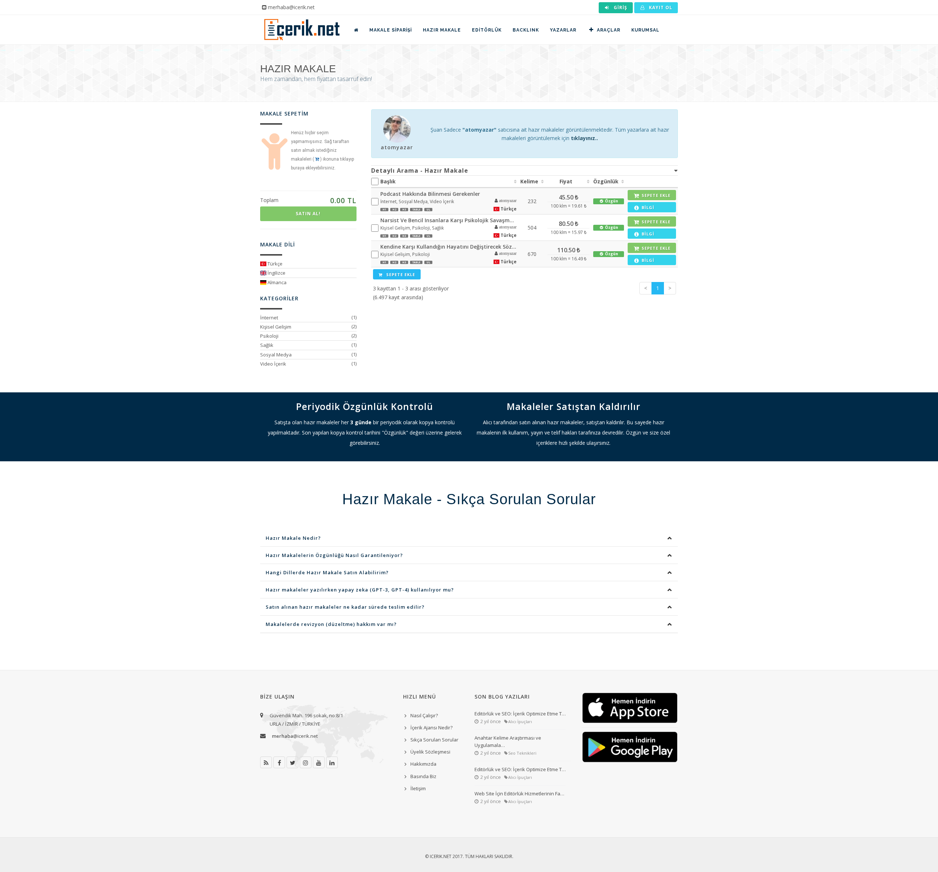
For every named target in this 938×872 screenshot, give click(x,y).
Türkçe (274, 263)
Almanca (276, 282)
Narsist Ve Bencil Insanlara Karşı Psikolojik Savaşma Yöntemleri (448, 220)
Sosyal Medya (276, 354)
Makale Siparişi (390, 30)
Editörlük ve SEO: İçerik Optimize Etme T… (520, 713)
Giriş (619, 7)
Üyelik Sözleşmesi (430, 751)
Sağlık (266, 345)
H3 (404, 209)
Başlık (388, 181)
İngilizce (275, 273)
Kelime (529, 181)
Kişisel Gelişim (275, 326)
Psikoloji (269, 336)
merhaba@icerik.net (291, 7)
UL (428, 209)
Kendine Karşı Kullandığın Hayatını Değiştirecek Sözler (448, 246)
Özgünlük (605, 181)
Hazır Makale (442, 30)
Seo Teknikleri (522, 753)
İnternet (269, 317)
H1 (384, 209)
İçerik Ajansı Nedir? (431, 727)
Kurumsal (645, 30)
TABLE (416, 209)
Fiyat (566, 181)
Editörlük (487, 30)
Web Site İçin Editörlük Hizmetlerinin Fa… (519, 793)
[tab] (524, 170)
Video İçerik (273, 363)
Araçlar (608, 30)
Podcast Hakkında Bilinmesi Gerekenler (430, 193)
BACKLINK (526, 30)
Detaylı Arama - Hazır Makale (419, 170)
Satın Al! (308, 213)
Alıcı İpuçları (520, 721)
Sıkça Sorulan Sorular (434, 739)
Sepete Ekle (400, 274)
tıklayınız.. (584, 138)
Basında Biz (423, 776)
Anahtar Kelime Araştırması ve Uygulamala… (507, 741)
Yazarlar (563, 30)
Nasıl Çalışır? (424, 715)
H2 (394, 209)
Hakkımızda (423, 764)
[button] (503, 201)
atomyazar (397, 147)
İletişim (418, 788)
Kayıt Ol (659, 7)
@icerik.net (295, 736)
